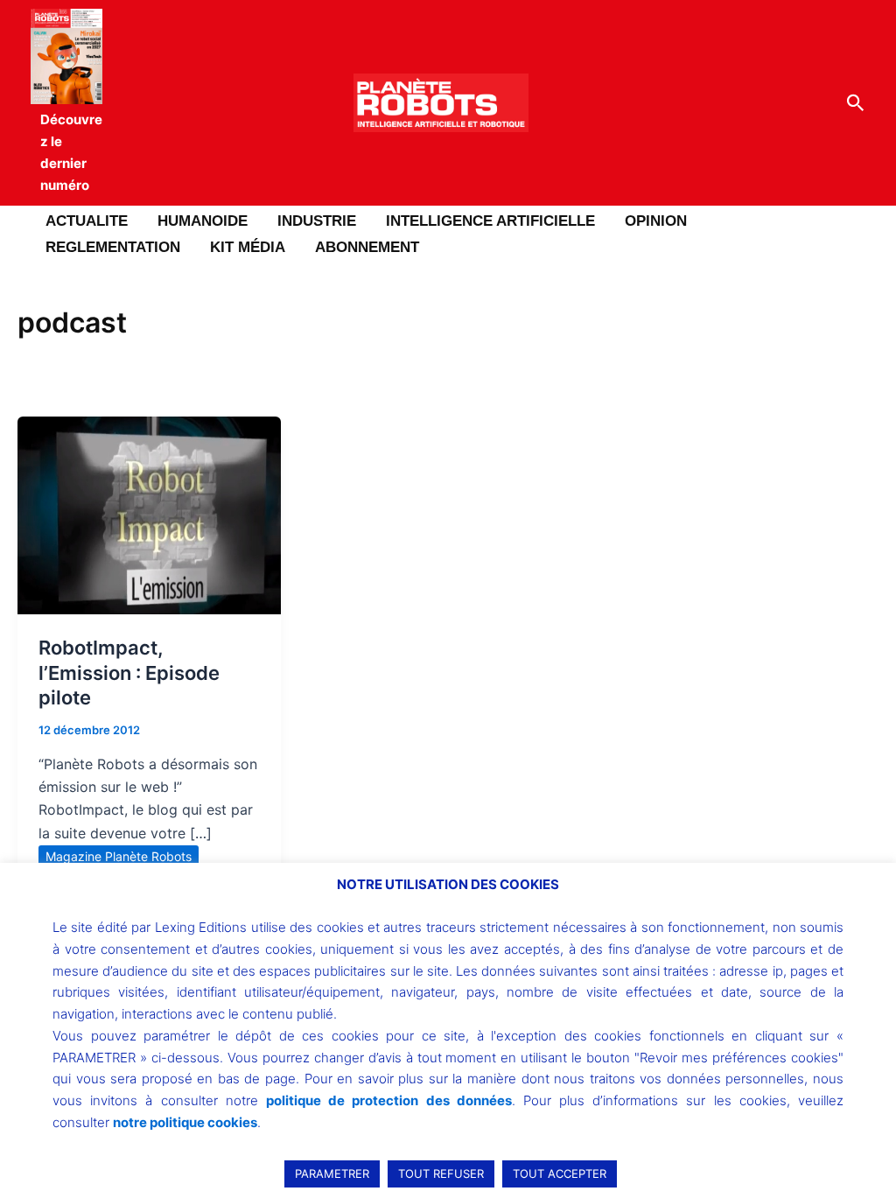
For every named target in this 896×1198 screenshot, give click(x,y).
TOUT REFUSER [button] (441, 1173)
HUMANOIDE (203, 221)
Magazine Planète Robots (119, 856)
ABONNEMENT (367, 247)
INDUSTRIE (316, 221)
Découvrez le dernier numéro (71, 152)
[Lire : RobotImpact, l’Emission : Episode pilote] (149, 513)
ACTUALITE (87, 221)
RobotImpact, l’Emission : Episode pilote (129, 672)
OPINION (656, 221)
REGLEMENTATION (113, 247)
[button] (855, 103)
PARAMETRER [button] (332, 1173)
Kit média (247, 247)
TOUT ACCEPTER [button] (559, 1173)
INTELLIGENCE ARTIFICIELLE (490, 221)
